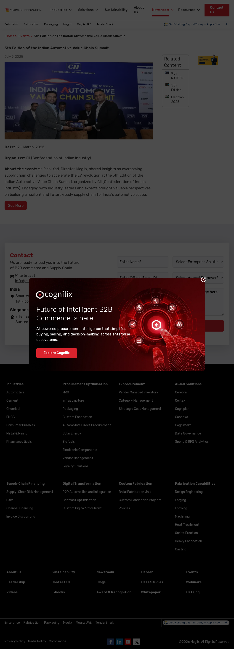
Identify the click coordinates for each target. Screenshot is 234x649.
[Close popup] (203, 279)
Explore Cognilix (57, 353)
